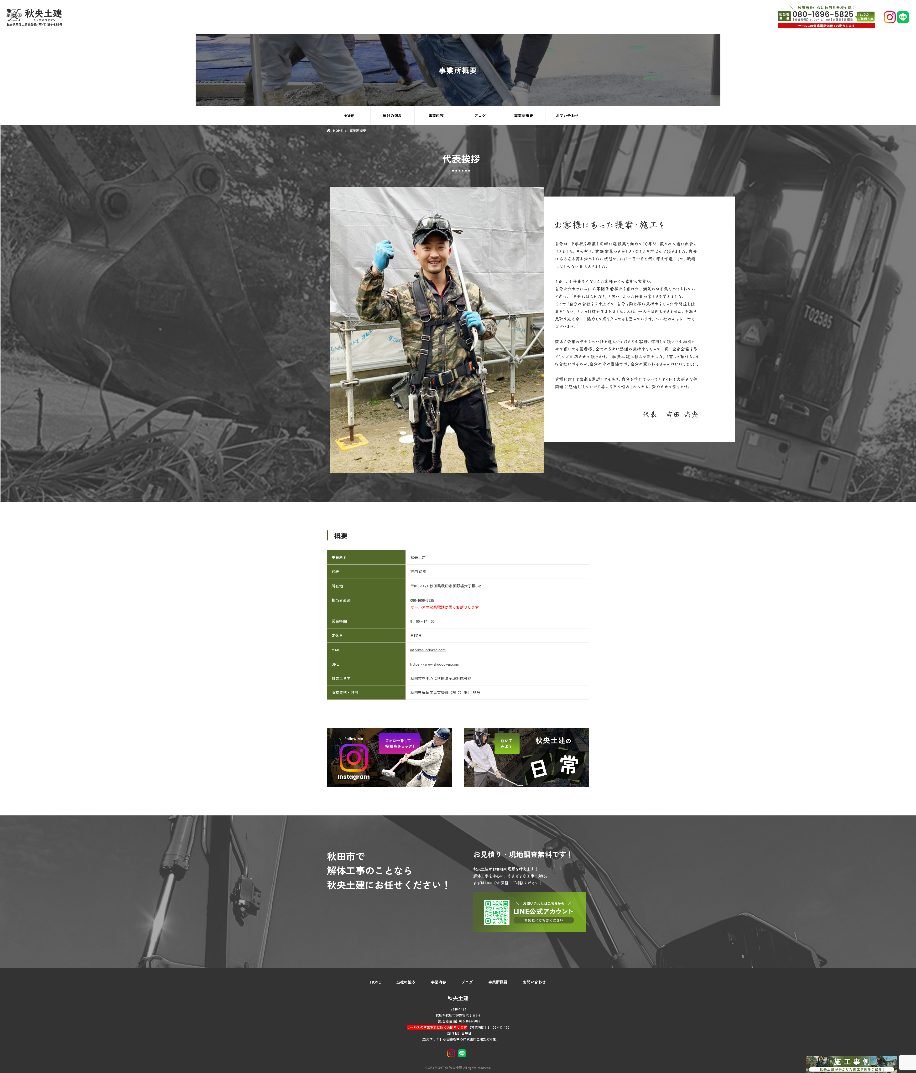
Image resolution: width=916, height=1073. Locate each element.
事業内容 (436, 115)
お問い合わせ (567, 115)
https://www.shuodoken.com (434, 664)
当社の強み (392, 115)
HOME (349, 115)
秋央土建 (458, 998)
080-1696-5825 (422, 600)
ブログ (480, 115)
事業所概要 (523, 115)
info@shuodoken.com (428, 650)
